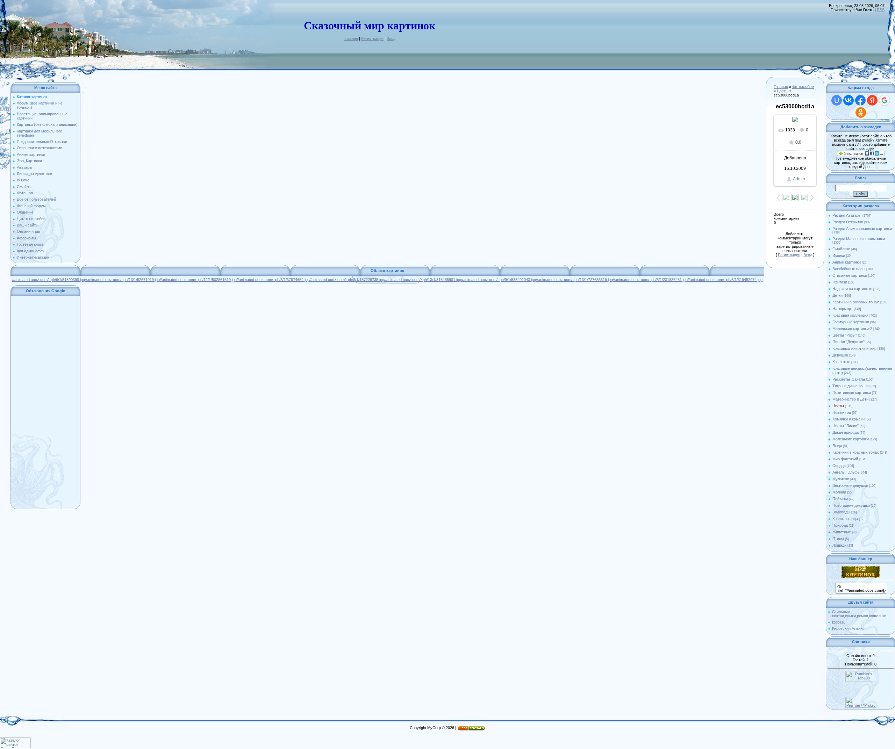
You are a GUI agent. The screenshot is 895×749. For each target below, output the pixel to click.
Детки (837, 295)
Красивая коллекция (850, 315)
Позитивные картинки (851, 392)
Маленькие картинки (850, 439)
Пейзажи (840, 499)
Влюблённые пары (848, 269)
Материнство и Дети (850, 399)
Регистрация (372, 38)
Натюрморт (842, 309)
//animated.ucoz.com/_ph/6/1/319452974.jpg (725, 280)
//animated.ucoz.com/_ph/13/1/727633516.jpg (574, 280)
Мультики (840, 479)
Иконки (838, 255)
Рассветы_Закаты (848, 379)
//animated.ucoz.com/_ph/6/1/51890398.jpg (48, 280)
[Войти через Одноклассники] (860, 112)
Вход (391, 38)
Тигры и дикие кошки (850, 386)
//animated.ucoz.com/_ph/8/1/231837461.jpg (650, 280)
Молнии (839, 492)
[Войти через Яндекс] (872, 100)
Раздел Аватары (846, 215)
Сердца (839, 465)
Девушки (840, 355)
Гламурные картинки (850, 322)
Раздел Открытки (847, 222)
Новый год (841, 412)
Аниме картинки (846, 262)
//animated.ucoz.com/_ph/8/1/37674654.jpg (273, 280)
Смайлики (841, 249)
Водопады (841, 512)
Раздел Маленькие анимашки (858, 239)
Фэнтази (839, 282)
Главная (351, 38)
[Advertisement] (45, 402)
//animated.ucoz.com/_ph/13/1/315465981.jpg (422, 280)
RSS (881, 10)
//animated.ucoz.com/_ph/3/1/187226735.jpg (346, 280)
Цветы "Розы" (844, 335)
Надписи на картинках (852, 289)
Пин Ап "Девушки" (848, 342)
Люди (837, 446)
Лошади (839, 545)
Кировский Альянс (848, 628)
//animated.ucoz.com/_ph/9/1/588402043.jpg (498, 280)
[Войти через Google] (884, 100)
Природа (840, 525)
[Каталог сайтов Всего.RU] (15, 747)
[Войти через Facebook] (860, 100)
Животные (841, 532)
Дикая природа (845, 432)
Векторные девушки (850, 485)
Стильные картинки (849, 275)
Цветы (782, 91)
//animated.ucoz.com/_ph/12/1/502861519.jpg (198, 280)
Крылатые (841, 362)
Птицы (838, 538)
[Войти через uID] (836, 100)
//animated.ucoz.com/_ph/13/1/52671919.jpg (122, 280)
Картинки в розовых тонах (855, 302)
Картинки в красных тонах (855, 452)
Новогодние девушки (851, 505)
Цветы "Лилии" (845, 426)
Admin (799, 179)
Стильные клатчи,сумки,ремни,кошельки (859, 614)
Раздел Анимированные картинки (862, 228)
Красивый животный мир (854, 348)
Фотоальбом (803, 87)
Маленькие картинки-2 (852, 328)
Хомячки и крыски (848, 419)
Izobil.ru (838, 622)
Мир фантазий (845, 459)
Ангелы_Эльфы (846, 472)
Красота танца (845, 519)
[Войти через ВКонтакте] (848, 100)
